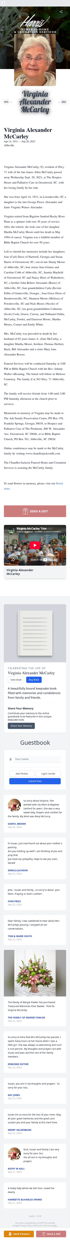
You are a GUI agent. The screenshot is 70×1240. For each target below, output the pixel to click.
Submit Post (35, 781)
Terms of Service (43, 1225)
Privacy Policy (26, 1225)
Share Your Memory (21, 725)
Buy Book (34, 679)
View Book (16, 679)
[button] (35, 973)
